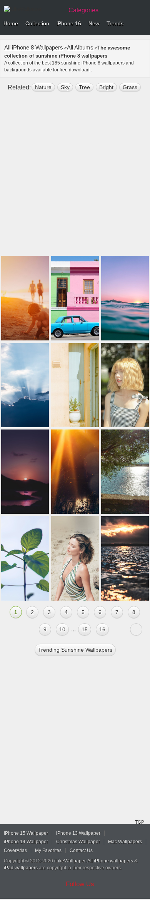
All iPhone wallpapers (110, 861)
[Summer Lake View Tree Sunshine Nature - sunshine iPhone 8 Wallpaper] (125, 471)
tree (84, 87)
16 (102, 629)
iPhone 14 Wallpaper (26, 841)
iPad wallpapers (21, 867)
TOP (139, 821)
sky (65, 87)
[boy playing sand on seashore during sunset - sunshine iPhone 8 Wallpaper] (25, 298)
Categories (83, 10)
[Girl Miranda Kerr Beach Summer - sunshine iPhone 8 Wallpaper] (75, 558)
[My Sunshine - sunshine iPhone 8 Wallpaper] (125, 385)
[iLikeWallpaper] (33, 9)
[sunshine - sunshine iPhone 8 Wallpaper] (25, 471)
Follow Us (80, 884)
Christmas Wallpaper (78, 841)
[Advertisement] (75, 177)
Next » (136, 629)
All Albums (80, 47)
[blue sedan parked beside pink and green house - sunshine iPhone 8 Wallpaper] (75, 298)
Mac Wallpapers (125, 841)
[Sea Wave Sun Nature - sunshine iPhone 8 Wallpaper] (125, 558)
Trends (115, 23)
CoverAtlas (15, 850)
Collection (37, 23)
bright (106, 87)
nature (43, 87)
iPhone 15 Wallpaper (26, 833)
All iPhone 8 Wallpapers (33, 47)
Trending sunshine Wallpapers (75, 650)
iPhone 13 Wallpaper (78, 833)
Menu (142, 24)
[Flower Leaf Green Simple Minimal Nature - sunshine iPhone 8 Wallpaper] (25, 558)
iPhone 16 (69, 23)
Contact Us (81, 850)
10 (62, 629)
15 (85, 629)
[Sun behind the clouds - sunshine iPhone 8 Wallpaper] (25, 385)
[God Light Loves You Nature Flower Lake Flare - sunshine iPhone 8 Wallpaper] (75, 471)
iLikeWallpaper (69, 861)
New (93, 23)
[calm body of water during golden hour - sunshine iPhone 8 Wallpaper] (125, 298)
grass (130, 87)
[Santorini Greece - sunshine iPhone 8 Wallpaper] (75, 385)
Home (10, 23)
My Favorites (48, 850)
